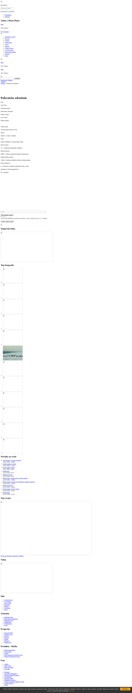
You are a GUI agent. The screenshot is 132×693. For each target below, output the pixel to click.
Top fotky (7, 669)
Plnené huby (6, 492)
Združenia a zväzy (10, 37)
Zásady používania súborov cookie (14, 682)
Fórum (6, 639)
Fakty (6, 56)
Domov (3, 83)
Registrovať (4, 80)
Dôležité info (8, 623)
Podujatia (7, 605)
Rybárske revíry (8, 620)
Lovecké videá (9, 50)
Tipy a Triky (7, 603)
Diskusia (6, 641)
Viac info (71, 691)
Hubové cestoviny (8, 485)
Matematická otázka (7, 215)
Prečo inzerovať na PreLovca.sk (13, 655)
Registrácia (8, 15)
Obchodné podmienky (10, 673)
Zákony (7, 46)
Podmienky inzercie (10, 680)
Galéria (7, 40)
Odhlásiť (3, 82)
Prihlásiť (7, 17)
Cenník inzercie (8, 683)
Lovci (6, 44)
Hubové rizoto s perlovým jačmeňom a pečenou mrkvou (19, 482)
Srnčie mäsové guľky (9, 467)
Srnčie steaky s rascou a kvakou (12, 460)
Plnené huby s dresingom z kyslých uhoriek (15, 478)
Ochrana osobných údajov (11, 675)
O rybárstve (7, 601)
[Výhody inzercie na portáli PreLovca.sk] (1, 225)
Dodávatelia (8, 42)
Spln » (2, 24)
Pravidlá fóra (8, 677)
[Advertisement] (15, 89)
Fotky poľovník (8, 667)
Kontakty (7, 672)
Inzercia (7, 54)
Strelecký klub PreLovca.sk (12, 656)
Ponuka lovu (7, 642)
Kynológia (7, 608)
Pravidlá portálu (8, 678)
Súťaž (6, 685)
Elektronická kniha (10, 52)
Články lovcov (9, 48)
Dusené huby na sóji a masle (11, 489)
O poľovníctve (8, 600)
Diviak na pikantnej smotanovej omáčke (12, 556)
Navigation (6, 32)
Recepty (7, 38)
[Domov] (1, 1)
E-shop (6, 653)
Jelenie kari (6, 471)
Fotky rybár (7, 666)
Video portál (7, 652)
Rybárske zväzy (8, 617)
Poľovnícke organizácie (11, 619)
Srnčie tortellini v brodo (9, 464)
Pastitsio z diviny (7, 474)
